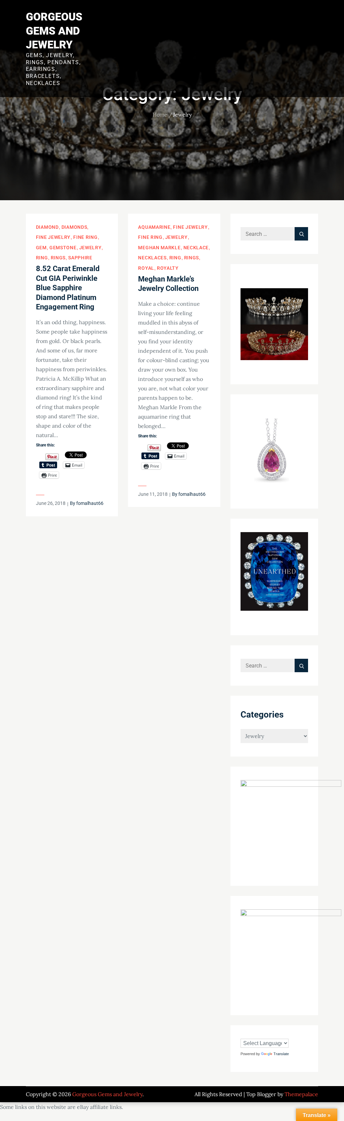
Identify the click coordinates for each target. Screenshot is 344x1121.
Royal (146, 268)
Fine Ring (85, 237)
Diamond (47, 227)
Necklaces (152, 257)
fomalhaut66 (89, 503)
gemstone (63, 247)
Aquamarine (154, 227)
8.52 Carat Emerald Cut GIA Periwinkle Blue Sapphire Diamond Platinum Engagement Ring (67, 287)
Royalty (168, 268)
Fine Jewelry (53, 237)
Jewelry (90, 247)
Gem (41, 247)
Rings (58, 257)
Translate (281, 1054)
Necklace (196, 247)
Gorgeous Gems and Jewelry (54, 30)
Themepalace (301, 1094)
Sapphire (80, 257)
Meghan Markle (159, 247)
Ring (42, 257)
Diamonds (74, 227)
